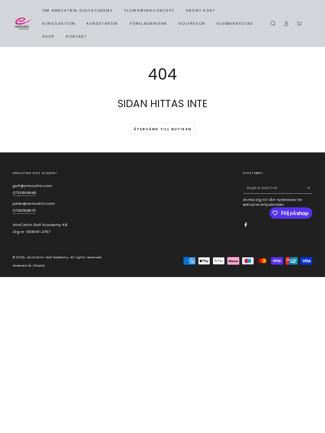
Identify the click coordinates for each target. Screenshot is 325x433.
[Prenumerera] (309, 187)
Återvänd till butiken (162, 129)
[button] (273, 23)
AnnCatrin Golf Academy (48, 257)
